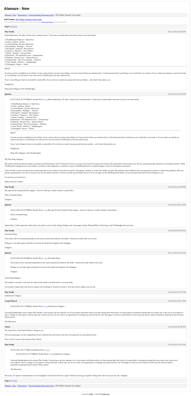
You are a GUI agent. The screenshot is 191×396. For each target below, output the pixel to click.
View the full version (47, 22)
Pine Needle (9, 32)
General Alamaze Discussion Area (41, 15)
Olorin (7, 327)
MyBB (91, 394)
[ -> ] (46, 99)
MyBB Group (105, 394)
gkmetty (8, 94)
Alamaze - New (16, 8)
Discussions (22, 15)
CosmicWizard (11, 301)
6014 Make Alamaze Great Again (29, 19)
